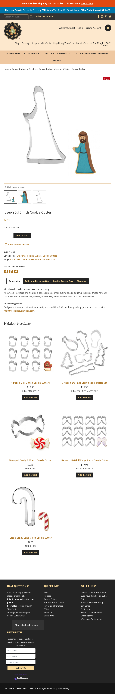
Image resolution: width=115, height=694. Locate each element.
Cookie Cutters (14, 53)
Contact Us (106, 45)
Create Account (93, 27)
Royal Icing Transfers (63, 43)
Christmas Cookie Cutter (22, 259)
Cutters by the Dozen (85, 53)
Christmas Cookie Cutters (40, 69)
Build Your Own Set (61, 53)
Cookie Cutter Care (63, 281)
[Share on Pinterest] (11, 271)
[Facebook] (98, 16)
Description (15, 281)
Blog (17, 43)
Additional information (37, 281)
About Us (48, 612)
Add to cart (22, 235)
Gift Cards (46, 43)
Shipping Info (87, 615)
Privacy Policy (63, 688)
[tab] (14, 281)
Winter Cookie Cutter (45, 259)
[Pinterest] (106, 16)
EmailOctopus (22, 678)
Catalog (25, 43)
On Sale (57, 60)
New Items (103, 53)
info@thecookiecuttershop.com (19, 310)
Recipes (35, 43)
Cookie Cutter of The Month (89, 43)
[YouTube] (110, 16)
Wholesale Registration (91, 619)
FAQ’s (108, 43)
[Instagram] (102, 16)
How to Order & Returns (91, 612)
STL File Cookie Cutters (36, 53)
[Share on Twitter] (16, 271)
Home (7, 69)
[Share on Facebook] (6, 271)
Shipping (81, 281)
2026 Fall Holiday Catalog (92, 602)
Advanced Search (44, 16)
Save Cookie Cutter (18, 244)
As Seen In (85, 609)
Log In (80, 27)
